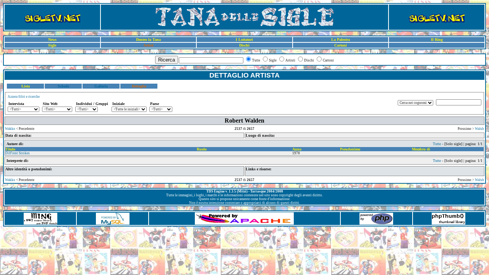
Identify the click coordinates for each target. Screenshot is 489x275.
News (52, 39)
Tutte (437, 144)
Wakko (10, 129)
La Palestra (340, 39)
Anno (296, 149)
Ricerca (166, 60)
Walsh (479, 129)
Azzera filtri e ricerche (24, 97)
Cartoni (340, 45)
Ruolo (202, 149)
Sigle (52, 45)
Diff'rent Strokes (17, 153)
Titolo (10, 149)
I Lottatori (244, 39)
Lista (25, 86)
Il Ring (437, 39)
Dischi (244, 45)
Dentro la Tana (148, 39)
